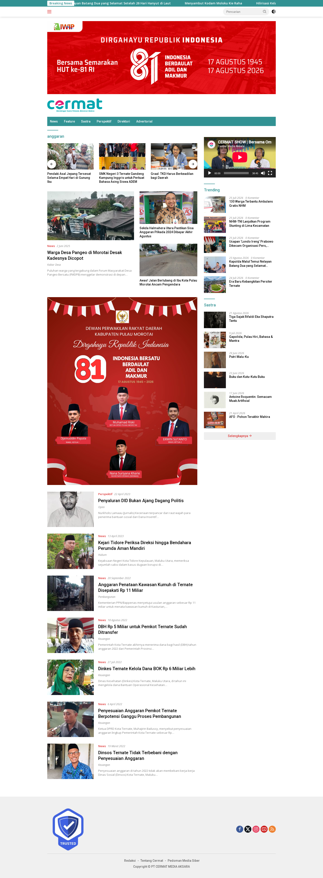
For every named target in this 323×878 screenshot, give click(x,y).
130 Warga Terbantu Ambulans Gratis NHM (251, 203)
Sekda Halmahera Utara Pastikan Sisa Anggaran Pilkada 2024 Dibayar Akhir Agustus (167, 232)
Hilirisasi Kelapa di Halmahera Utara (255, 3)
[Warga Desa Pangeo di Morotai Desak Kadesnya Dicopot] (90, 215)
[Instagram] (255, 829)
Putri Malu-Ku (239, 357)
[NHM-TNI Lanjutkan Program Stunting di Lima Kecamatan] (215, 224)
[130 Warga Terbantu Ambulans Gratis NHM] (215, 204)
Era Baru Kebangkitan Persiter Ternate (250, 283)
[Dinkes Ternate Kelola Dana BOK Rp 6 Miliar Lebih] (70, 677)
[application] (240, 157)
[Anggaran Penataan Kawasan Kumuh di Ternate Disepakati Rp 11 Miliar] (70, 593)
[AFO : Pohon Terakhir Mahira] (215, 420)
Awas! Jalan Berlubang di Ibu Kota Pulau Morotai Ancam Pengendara (168, 282)
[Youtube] (264, 829)
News (54, 121)
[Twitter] (247, 829)
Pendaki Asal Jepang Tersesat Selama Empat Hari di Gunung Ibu (69, 177)
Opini (101, 507)
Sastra (86, 121)
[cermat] (74, 105)
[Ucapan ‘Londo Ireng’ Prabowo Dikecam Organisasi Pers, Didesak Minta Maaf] (215, 244)
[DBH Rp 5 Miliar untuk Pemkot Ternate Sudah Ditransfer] (70, 635)
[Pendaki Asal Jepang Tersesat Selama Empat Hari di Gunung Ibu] (70, 156)
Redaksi (130, 860)
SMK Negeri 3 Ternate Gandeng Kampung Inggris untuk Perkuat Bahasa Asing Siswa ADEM (121, 177)
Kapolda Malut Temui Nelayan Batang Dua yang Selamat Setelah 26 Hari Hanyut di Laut (250, 263)
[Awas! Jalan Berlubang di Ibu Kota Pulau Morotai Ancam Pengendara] (168, 260)
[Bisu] (263, 173)
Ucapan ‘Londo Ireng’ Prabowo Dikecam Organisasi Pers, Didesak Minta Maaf (251, 243)
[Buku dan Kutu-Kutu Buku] (215, 380)
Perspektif (104, 121)
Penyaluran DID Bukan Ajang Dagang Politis (141, 500)
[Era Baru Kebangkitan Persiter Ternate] (215, 284)
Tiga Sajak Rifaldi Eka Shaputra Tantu (251, 318)
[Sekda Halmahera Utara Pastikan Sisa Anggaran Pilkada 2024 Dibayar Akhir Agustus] (168, 207)
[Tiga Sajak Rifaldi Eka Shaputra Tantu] (215, 320)
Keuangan (104, 639)
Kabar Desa (54, 265)
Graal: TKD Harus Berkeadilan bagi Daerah (172, 175)
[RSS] (272, 829)
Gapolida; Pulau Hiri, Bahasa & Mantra (251, 338)
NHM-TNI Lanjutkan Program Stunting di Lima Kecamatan (249, 223)
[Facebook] (239, 829)
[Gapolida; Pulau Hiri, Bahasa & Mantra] (215, 340)
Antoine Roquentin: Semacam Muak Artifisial (250, 398)
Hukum (102, 555)
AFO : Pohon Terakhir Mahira (249, 417)
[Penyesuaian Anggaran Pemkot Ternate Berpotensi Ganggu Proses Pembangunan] (70, 719)
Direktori (124, 121)
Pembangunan (106, 597)
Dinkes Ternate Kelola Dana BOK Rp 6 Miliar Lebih (146, 668)
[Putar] (209, 173)
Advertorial (144, 121)
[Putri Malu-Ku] (215, 360)
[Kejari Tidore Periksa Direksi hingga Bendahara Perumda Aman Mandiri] (70, 551)
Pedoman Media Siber (184, 860)
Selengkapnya (238, 436)
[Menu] (50, 11)
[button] (264, 11)
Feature (69, 121)
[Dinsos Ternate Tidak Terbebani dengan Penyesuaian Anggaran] (70, 761)
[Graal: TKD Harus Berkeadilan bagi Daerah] (174, 156)
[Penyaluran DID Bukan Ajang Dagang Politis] (70, 509)
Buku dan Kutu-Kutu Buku (247, 377)
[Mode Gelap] (273, 11)
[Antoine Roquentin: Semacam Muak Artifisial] (215, 400)
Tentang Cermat (151, 860)
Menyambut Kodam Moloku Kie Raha (183, 3)
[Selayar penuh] (270, 173)
